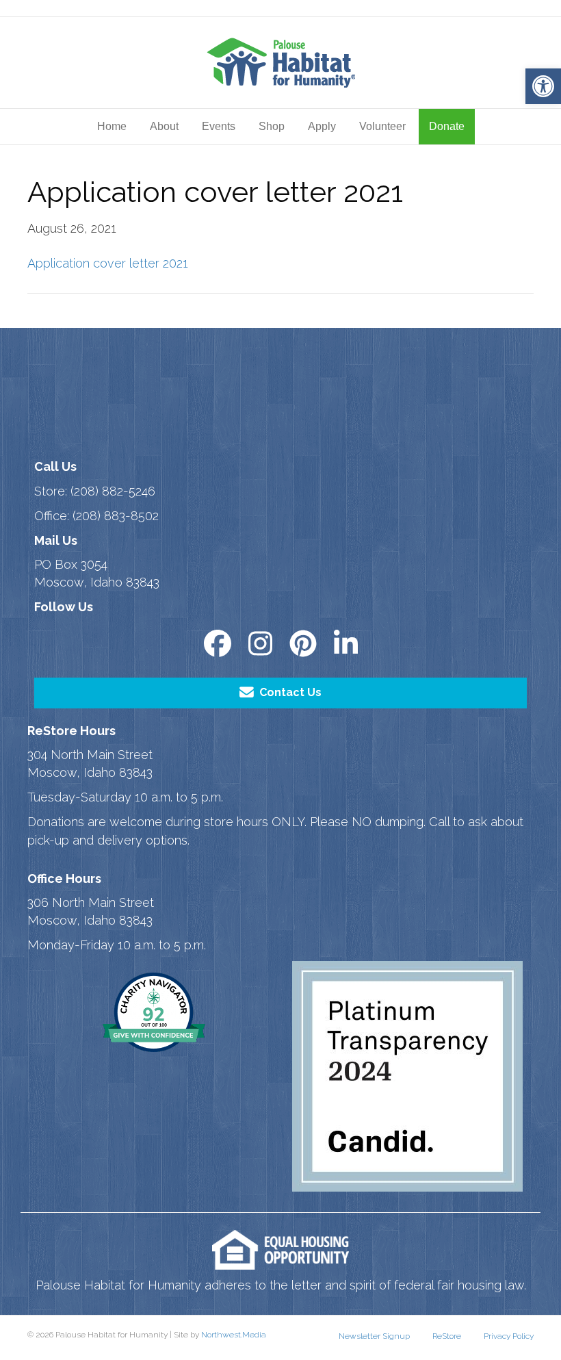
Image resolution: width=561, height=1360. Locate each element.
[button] (543, 86)
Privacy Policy (509, 1336)
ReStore (446, 1336)
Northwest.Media (233, 1334)
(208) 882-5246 (112, 491)
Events (218, 126)
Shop (272, 126)
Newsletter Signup (374, 1336)
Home (112, 126)
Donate (447, 126)
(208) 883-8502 (116, 516)
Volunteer (382, 126)
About (164, 126)
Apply (322, 126)
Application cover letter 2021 (107, 263)
